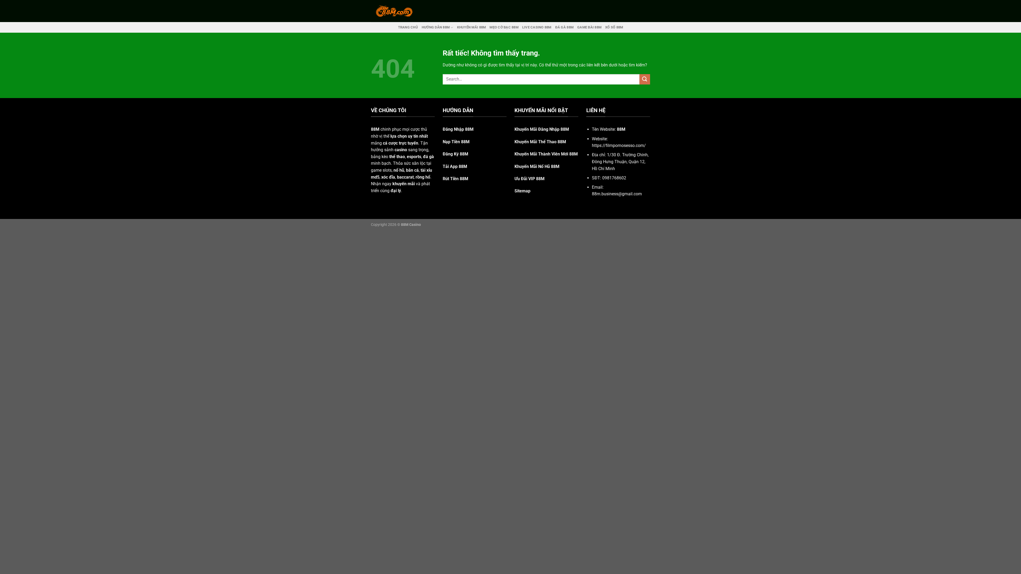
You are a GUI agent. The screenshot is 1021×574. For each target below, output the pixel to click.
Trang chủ (408, 27)
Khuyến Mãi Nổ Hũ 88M (536, 166)
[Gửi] (644, 79)
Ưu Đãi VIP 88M (529, 178)
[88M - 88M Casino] (394, 11)
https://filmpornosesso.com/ (619, 145)
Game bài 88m (589, 27)
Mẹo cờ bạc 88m (503, 27)
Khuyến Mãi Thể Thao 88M (540, 141)
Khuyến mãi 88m (471, 27)
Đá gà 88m (564, 27)
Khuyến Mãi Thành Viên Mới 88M (546, 154)
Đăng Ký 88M (455, 154)
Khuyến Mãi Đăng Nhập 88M (541, 129)
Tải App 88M (455, 166)
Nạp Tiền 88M (456, 141)
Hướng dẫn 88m (436, 27)
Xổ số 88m (614, 27)
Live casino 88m (536, 27)
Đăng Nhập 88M (458, 129)
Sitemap (522, 190)
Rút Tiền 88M (455, 178)
